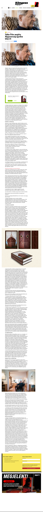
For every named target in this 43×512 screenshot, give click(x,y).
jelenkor (8, 32)
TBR (11, 7)
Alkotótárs (13, 7)
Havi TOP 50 (17, 7)
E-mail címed (24, 458)
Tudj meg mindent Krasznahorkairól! (33, 6)
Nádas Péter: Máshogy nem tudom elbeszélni (12, 168)
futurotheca (21, 7)
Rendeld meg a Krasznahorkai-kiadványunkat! (29, 7)
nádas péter (10, 32)
